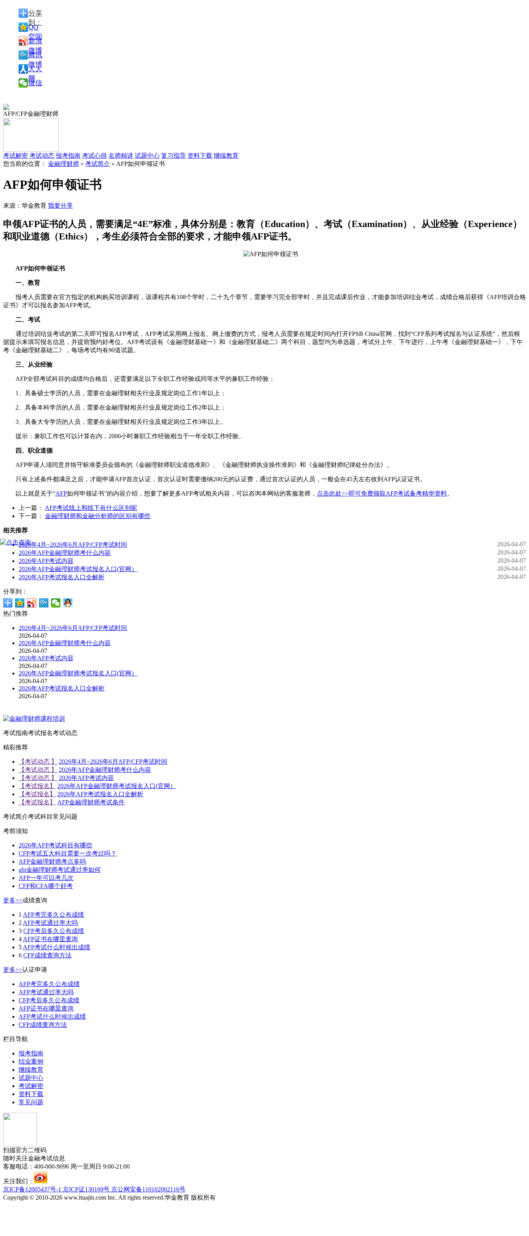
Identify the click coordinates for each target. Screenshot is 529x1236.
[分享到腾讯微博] (44, 603)
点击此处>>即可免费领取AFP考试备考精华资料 (382, 493)
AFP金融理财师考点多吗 (52, 861)
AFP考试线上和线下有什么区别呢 (91, 507)
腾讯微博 (35, 55)
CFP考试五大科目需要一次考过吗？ (68, 853)
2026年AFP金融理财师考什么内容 (65, 552)
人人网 (35, 69)
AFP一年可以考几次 (46, 877)
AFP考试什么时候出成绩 (56, 947)
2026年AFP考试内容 (46, 561)
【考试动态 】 (38, 761)
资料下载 (199, 155)
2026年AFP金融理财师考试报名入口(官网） (78, 569)
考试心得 (94, 155)
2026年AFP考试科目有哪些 (55, 845)
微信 (35, 83)
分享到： (35, 13)
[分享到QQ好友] (68, 603)
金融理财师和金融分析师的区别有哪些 (97, 516)
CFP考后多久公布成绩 (53, 931)
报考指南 (68, 155)
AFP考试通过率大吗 (50, 922)
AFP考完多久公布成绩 (53, 914)
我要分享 (60, 205)
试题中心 (147, 155)
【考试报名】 (37, 786)
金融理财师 (63, 163)
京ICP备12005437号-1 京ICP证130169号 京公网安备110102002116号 (94, 1189)
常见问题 (31, 1102)
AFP (61, 493)
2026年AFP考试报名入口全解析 (62, 577)
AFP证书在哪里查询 (50, 939)
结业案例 (31, 1061)
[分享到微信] (56, 603)
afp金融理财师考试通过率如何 (60, 869)
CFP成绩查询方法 (47, 955)
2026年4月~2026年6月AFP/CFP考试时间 (73, 544)
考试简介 (97, 163)
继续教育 (226, 155)
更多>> (12, 900)
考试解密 (31, 1086)
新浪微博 (35, 41)
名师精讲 (120, 155)
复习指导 (173, 155)
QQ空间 (35, 27)
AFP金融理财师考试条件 (91, 802)
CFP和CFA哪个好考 (46, 886)
